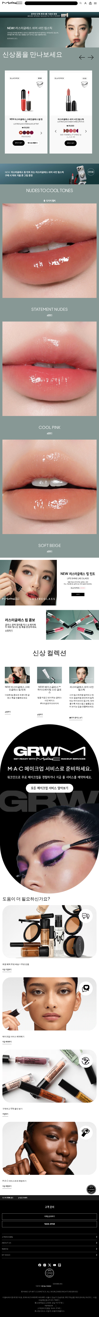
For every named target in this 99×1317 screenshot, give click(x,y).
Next (91, 57)
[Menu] (95, 3)
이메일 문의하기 (49, 1216)
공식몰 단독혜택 (22, 1198)
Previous (82, 57)
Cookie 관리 (57, 1284)
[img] (26, 94)
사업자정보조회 (49, 1305)
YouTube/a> (54, 1265)
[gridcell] (21, 132)
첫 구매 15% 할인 (7, 1198)
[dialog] (26, 121)
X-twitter (49, 1265)
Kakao (59, 1265)
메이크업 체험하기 (32, 143)
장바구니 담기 (18, 143)
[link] (49, 315)
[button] (95, 3)
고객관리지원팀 (7, 1237)
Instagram (44, 1265)
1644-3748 (49, 1224)
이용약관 (38, 1286)
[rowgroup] (49, 681)
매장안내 (5, 1249)
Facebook (39, 1265)
